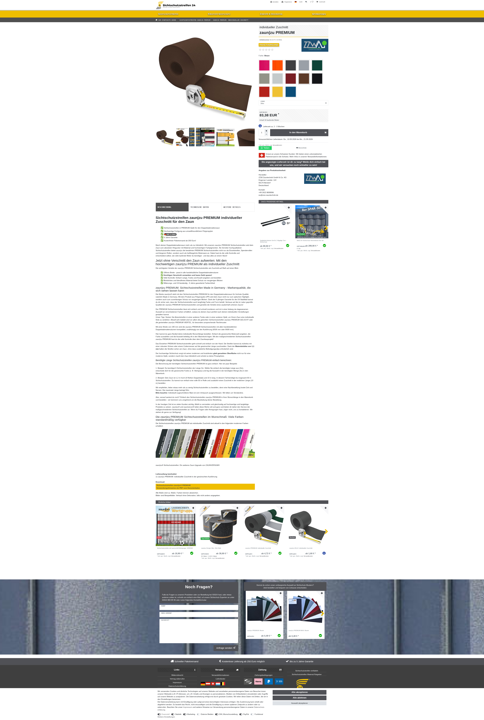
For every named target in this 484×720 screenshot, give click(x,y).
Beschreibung (164, 206)
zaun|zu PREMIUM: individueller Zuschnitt (258, 548)
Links (176, 670)
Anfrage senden (224, 648)
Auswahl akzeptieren (299, 703)
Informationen (319, 14)
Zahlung (262, 670)
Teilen (266, 148)
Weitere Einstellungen (166, 717)
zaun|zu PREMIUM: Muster (255, 630)
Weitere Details (231, 206)
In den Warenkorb (298, 132)
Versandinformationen (317, 157)
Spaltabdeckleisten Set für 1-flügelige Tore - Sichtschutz (273, 241)
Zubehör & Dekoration (271, 14)
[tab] (172, 207)
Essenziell (166, 714)
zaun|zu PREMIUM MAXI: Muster (299, 630)
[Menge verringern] (266, 134)
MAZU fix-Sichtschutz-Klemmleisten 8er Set (310, 240)
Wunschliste (302, 148)
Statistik (178, 714)
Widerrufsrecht (177, 675)
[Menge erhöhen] (266, 131)
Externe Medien (207, 714)
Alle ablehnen (299, 698)
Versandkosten (277, 145)
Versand (219, 670)
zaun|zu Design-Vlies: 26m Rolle (211, 548)
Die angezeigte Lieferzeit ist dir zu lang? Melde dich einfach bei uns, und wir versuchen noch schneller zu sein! (293, 163)
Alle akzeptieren (300, 692)
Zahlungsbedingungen (264, 675)
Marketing (191, 714)
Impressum (177, 682)
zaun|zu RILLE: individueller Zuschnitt (300, 548)
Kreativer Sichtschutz (219, 14)
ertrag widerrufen (178, 679)
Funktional (259, 714)
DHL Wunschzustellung (228, 714)
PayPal (246, 714)
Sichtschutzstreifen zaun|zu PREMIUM (194, 20)
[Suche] (306, 2)
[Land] (295, 2)
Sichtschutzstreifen (168, 14)
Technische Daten (199, 206)
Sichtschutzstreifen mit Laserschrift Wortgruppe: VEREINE (175, 548)
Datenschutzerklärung (177, 686)
